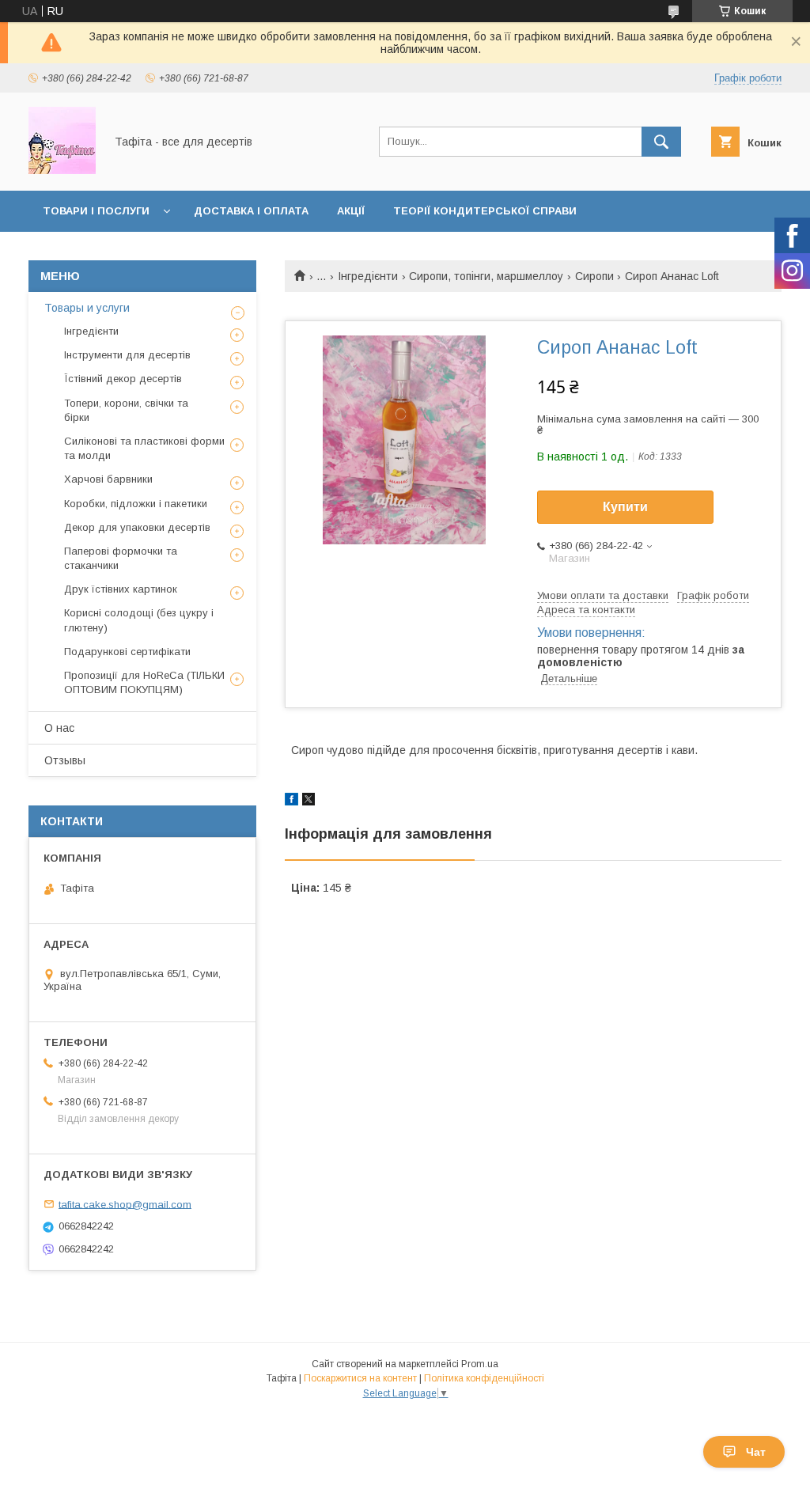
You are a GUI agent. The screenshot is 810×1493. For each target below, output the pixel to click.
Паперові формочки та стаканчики (120, 558)
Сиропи (594, 276)
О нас (59, 728)
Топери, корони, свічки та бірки (126, 410)
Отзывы (64, 760)
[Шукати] (661, 142)
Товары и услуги (87, 307)
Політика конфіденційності (484, 1378)
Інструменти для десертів (127, 355)
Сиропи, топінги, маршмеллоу (486, 276)
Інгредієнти (368, 276)
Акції (351, 211)
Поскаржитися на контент (360, 1378)
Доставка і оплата (251, 211)
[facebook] (291, 801)
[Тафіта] (62, 170)
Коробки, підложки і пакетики (135, 504)
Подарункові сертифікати (127, 651)
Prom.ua (479, 1364)
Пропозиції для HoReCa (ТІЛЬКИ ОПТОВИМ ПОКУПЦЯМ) (144, 682)
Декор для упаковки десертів (137, 527)
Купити (625, 506)
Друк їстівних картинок (120, 589)
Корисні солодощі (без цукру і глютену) (139, 620)
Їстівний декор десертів (123, 379)
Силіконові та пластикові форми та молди (144, 448)
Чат (756, 1452)
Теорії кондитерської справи (485, 211)
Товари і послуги (96, 211)
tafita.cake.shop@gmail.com (125, 1204)
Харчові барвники (108, 479)
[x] (308, 801)
